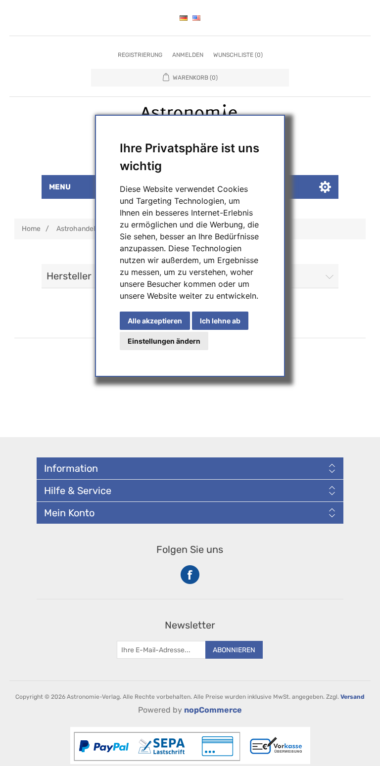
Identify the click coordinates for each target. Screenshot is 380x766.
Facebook (190, 574)
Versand (352, 696)
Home (31, 229)
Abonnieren (234, 650)
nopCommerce (213, 710)
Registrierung (140, 54)
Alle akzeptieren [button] (155, 320)
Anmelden (187, 54)
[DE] (184, 18)
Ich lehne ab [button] (220, 320)
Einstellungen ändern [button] (164, 341)
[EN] (196, 18)
